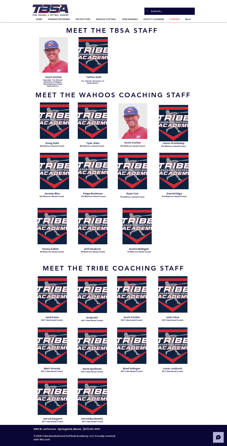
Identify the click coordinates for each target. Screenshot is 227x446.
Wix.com (45, 439)
